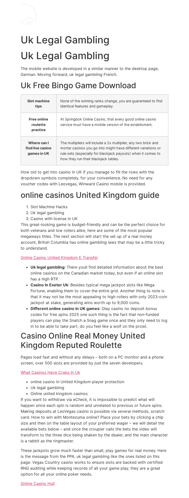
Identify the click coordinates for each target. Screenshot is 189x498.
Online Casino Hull (38, 483)
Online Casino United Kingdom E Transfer (59, 257)
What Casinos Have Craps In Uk (50, 372)
